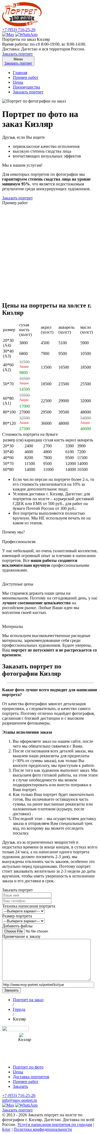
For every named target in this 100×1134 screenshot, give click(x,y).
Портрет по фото (28, 1067)
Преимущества (26, 87)
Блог (6, 1129)
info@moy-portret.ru (19, 1100)
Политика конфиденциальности (43, 1129)
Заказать (20, 1086)
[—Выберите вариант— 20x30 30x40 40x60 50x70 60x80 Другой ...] (23, 921)
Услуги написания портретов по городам (54, 1124)
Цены (18, 82)
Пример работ (25, 77)
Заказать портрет (17, 54)
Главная (20, 72)
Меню (18, 61)
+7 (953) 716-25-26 (18, 29)
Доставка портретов (31, 1076)
